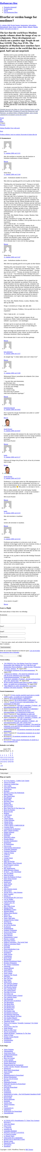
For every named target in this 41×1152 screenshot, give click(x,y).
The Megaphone (9, 1002)
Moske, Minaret (27, 27)
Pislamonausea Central (10, 937)
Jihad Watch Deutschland (11, 1070)
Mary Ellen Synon (9, 906)
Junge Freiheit (8, 1072)
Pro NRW (7, 1089)
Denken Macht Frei (10, 1063)
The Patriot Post (8, 1009)
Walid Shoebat (8, 1028)
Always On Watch (9, 782)
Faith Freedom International (12, 848)
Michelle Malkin (9, 911)
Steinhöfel (7, 1101)
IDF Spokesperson (9, 868)
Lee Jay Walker (8, 899)
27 (7, 761)
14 (9, 757)
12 (5, 757)
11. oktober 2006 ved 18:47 (12, 431)
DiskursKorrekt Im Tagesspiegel (13, 1065)
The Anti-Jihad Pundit (10, 985)
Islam (10, 27)
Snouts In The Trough (10, 975)
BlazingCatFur (8, 805)
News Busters (8, 923)
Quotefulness (8, 956)
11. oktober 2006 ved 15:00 (12, 373)
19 (5, 759)
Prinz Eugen (7, 1085)
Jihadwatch (7, 885)
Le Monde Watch (9, 1136)
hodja (5, 455)
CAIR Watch (8, 815)
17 (1, 759)
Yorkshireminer (8, 1040)
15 (11, 757)
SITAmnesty (7, 1144)
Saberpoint (7, 966)
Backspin (6, 791)
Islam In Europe (8, 875)
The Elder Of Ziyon (10, 992)
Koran (14, 27)
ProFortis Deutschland (10, 1087)
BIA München (8, 1056)
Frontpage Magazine (10, 851)
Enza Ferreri (7, 1126)
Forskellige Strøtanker (10, 849)
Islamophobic (8, 880)
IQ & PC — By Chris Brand (12, 872)
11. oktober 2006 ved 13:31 (12, 153)
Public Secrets (8, 954)
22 (11, 759)
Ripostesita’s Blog (9, 1143)
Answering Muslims (10, 787)
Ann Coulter (7, 786)
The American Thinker (11, 983)
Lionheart (7, 904)
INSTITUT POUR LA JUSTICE (14, 1132)
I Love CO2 (7, 866)
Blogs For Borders (9, 810)
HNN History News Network (13, 863)
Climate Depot (8, 822)
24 (1, 761)
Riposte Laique (8, 1141)
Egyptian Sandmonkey (11, 841)
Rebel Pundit (8, 958)
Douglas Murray (9, 839)
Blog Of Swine (8, 806)
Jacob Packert (8, 429)
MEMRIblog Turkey (10, 909)
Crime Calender (8, 1060)
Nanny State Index (9, 918)
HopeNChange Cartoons (11, 865)
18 (3, 759)
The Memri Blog (9, 1004)
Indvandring (32, 25)
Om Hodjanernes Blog (10, 12)
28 (9, 761)
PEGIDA (7, 1080)
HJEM (6, 10)
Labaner (19, 27)
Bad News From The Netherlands (14, 792)
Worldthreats (7, 1038)
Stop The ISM (8, 978)
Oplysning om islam (10, 29)
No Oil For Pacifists (10, 925)
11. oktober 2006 (5, 25)
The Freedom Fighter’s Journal (13, 995)
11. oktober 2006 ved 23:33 (12, 513)
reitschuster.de (8, 1096)
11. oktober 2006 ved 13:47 (12, 257)
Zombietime (7, 1042)
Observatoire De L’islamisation (13, 1138)
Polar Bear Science (9, 940)
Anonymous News (9, 1053)
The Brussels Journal (10, 987)
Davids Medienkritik (10, 1061)
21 (9, 759)
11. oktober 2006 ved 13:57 (12, 353)
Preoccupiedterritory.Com (11, 949)
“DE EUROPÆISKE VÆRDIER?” (20, 698)
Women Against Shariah (11, 1037)
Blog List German (9, 1058)
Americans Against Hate (11, 784)
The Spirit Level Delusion (11, 1019)
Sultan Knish (8, 982)
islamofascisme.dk (9, 408)
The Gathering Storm (10, 997)
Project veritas (8, 951)
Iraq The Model (8, 873)
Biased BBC (7, 799)
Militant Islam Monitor (10, 913)
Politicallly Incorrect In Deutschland (14, 1084)
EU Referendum (9, 844)
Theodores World (9, 1021)
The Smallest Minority (10, 1018)
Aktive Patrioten (9, 1049)
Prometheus (7, 1091)
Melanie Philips (8, 908)
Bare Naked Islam (9, 796)
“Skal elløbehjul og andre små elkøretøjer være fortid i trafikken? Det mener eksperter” (20, 686)
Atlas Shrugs (8, 789)
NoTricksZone (8, 933)
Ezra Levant (7, 846)
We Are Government (10, 1031)
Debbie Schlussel (9, 832)
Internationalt (4, 27)
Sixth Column (8, 973)
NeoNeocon (7, 921)
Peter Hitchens (8, 935)
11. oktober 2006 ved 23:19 (12, 478)
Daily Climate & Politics (11, 830)
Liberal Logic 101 (9, 903)
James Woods (8, 884)
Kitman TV (7, 896)
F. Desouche (7, 1127)
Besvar (6, 161)
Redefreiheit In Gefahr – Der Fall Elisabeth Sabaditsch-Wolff (22, 1094)
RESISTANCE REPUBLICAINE (14, 1139)
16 (12, 757)
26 (5, 761)
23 (12, 759)
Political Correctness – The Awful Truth (16, 942)
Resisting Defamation (10, 963)
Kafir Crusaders (8, 894)
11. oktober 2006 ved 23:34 (12, 539)
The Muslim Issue (9, 1006)
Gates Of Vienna (9, 853)
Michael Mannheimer (10, 1077)
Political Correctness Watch (12, 944)
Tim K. (6, 1106)
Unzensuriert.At (8, 1108)
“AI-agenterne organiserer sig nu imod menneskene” (19, 670)
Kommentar (3, 615)
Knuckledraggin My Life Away (13, 897)
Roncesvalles (8, 1097)
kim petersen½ (8, 352)
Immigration (24, 25)
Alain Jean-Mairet (9, 1124)
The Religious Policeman (11, 1014)
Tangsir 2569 (8, 1103)
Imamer (17, 25)
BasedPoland (8, 798)
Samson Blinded (9, 968)
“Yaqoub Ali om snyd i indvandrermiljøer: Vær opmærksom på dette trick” (19, 711)
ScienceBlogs (8, 970)
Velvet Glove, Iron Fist (11, 1026)
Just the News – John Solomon (13, 892)
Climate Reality (8, 823)
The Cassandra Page (10, 988)
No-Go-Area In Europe (11, 1079)
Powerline (7, 947)
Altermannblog (8, 1051)
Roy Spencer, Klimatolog (11, 964)
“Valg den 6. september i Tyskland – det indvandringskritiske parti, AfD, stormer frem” (22, 706)
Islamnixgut (7, 1068)
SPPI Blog (7, 976)
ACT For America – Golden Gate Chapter (16, 780)
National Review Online (11, 920)
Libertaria (7, 1073)
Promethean (7, 952)
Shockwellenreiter (9, 1099)
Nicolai (13, 25)
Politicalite (7, 945)
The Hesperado (8, 999)
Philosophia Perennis (10, 1082)
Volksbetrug (7, 1109)
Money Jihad (8, 916)
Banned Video (8, 794)
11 (17, 29)
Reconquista (7, 959)
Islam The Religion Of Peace (12, 877)
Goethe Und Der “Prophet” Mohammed (16, 1066)
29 (11, 761)
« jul (1, 765)
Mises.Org (7, 915)
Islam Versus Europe (10, 878)
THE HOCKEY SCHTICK (12, 1000)
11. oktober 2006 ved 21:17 (12, 457)
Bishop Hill (7, 803)
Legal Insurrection (9, 901)
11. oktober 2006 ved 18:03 (12, 409)
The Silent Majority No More (12, 1016)
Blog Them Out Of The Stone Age (14, 808)
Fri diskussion (8, 9)
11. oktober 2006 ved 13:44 (12, 174)
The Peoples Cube (9, 1011)
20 (7, 759)
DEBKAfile (7, 834)
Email (2, 631)
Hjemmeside (4, 637)
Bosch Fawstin (8, 811)
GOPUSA (7, 854)
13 (7, 757)
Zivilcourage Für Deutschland (13, 1111)
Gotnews (6, 856)
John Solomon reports (10, 889)
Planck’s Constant (9, 939)
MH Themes (29, 1149)
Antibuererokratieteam (10, 1054)
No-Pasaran (7, 927)
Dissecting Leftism (9, 837)
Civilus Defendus (9, 820)
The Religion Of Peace (11, 1013)
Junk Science (8, 890)
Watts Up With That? (10, 1030)
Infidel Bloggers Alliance (11, 870)
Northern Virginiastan (10, 930)
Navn (1, 626)
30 (12, 761)
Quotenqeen (7, 1092)
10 (1, 757)
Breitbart (6, 813)
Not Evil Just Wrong (10, 932)
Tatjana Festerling (9, 1104)
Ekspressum (7, 842)
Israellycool (7, 882)
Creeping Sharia (9, 827)
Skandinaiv (7, 1146)
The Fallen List (8, 994)
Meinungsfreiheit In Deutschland (14, 1075)
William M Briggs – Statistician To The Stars (17, 1033)
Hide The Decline (9, 861)
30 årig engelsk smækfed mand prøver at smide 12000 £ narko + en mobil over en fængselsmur (20, 683)
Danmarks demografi (10, 7)
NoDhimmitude (8, 928)
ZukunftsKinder (8, 1113)
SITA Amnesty (8, 971)
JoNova (6, 887)
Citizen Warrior (8, 818)
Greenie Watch (8, 858)
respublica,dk (8, 1129)
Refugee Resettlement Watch (12, 961)
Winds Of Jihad (8, 1035)
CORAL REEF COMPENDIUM (14, 825)
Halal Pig (6, 860)
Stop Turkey (7, 980)
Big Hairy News (9, 801)
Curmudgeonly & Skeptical (12, 829)
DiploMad (7, 835)
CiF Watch (7, 817)
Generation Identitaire (10, 1131)
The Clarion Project (10, 990)
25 (3, 761)
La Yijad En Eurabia (10, 1134)
